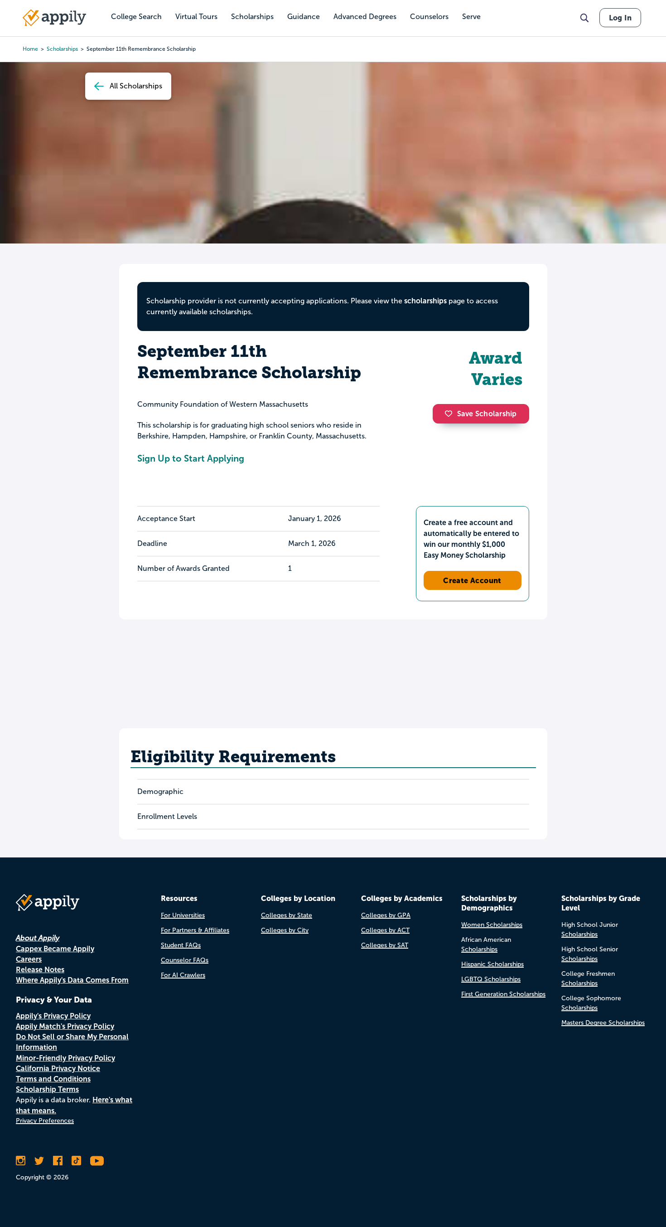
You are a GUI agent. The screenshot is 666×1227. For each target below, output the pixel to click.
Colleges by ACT (385, 930)
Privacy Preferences (45, 1120)
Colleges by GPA (385, 915)
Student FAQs (181, 945)
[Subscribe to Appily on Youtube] (97, 1161)
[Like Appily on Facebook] (58, 1161)
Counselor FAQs (184, 960)
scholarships (62, 49)
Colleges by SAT (384, 945)
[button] (451, 413)
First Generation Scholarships (503, 994)
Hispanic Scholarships (492, 964)
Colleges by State (286, 915)
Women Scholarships (491, 924)
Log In (620, 18)
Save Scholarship (487, 414)
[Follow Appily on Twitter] (39, 1161)
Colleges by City (285, 930)
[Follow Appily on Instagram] (20, 1161)
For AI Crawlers (183, 975)
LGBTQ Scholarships (491, 979)
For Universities (183, 915)
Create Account (472, 580)
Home (30, 49)
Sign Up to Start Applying (190, 458)
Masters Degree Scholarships (603, 1022)
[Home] (54, 17)
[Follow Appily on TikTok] (76, 1161)
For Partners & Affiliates (195, 930)
